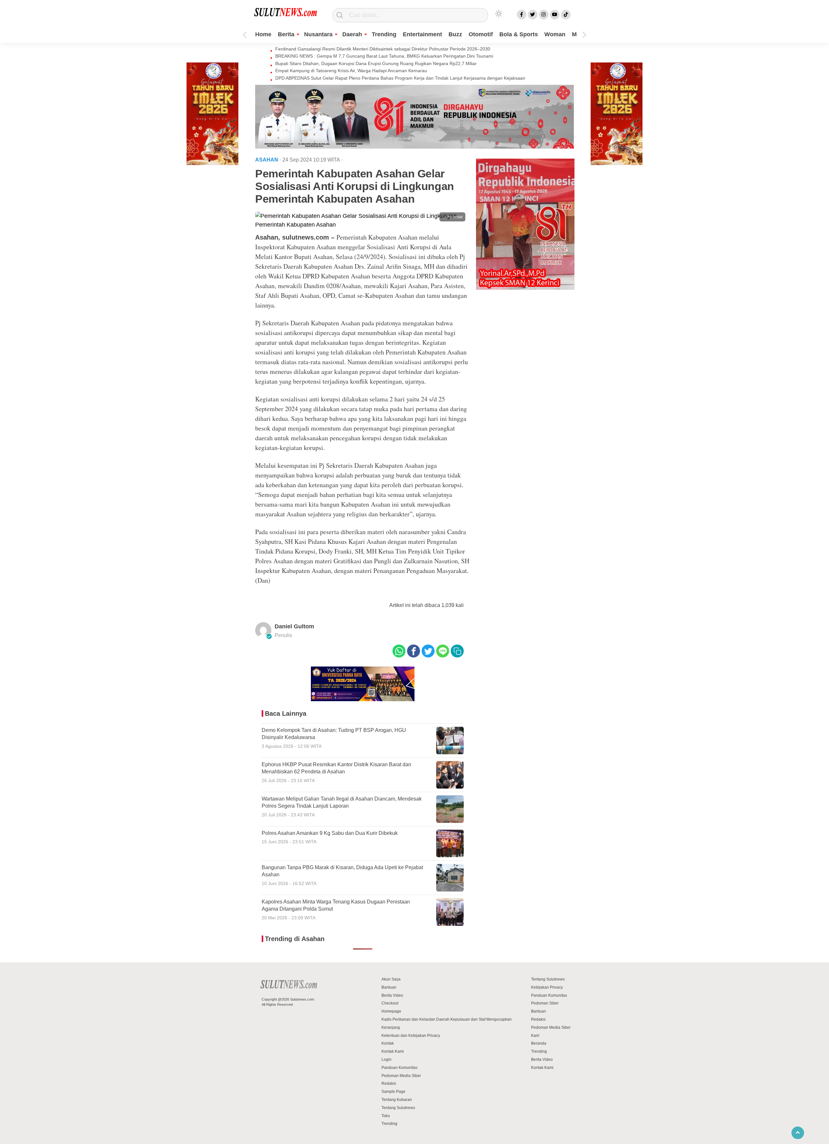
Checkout (389, 1003)
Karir (535, 1035)
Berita (286, 34)
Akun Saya (391, 979)
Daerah (352, 34)
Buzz (455, 34)
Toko (385, 1116)
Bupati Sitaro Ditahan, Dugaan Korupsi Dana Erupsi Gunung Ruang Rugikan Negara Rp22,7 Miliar (376, 63)
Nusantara (318, 34)
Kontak (387, 1043)
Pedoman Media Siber (401, 1075)
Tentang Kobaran (396, 1099)
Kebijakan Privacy (547, 987)
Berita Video (392, 995)
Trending (384, 34)
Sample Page (393, 1091)
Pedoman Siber (545, 1003)
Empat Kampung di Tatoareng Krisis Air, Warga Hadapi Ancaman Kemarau (351, 70)
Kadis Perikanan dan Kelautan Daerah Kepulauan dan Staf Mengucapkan (446, 1019)
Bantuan (388, 987)
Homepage (391, 1011)
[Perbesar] (362, 224)
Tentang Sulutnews (398, 1107)
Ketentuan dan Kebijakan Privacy (410, 1035)
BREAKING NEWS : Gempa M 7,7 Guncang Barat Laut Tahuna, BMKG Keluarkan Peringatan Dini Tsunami (384, 56)
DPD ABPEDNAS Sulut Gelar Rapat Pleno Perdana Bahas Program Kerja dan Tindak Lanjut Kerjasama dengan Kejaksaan (400, 78)
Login (386, 1059)
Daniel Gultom (294, 626)
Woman (554, 34)
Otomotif (481, 34)
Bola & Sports (518, 34)
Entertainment (422, 34)
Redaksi (388, 1083)
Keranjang (390, 1027)
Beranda (538, 1043)
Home (263, 34)
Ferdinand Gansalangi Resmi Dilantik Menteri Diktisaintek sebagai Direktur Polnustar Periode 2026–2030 (382, 48)
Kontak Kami (392, 1051)
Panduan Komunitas (399, 1067)
